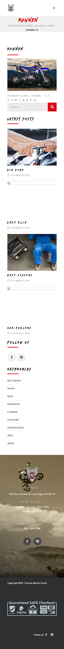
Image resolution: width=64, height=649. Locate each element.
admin (37, 95)
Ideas (10, 396)
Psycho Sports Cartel (21, 26)
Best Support (20, 275)
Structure (13, 419)
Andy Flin (17, 222)
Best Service (14, 380)
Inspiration (13, 404)
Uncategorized (15, 427)
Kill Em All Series (44, 26)
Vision (10, 443)
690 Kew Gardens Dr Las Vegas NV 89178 (32, 494)
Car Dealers (19, 328)
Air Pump (15, 170)
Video (10, 435)
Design (11, 388)
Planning (12, 412)
